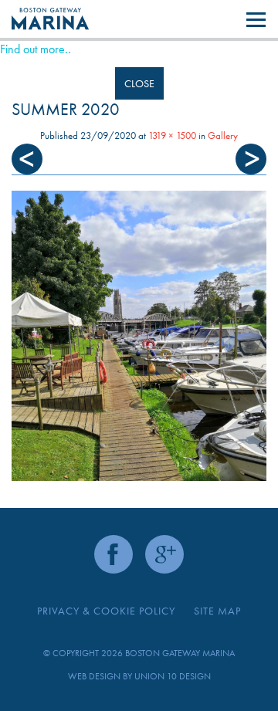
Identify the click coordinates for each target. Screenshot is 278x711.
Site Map (217, 611)
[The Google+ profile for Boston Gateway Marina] (164, 554)
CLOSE (139, 83)
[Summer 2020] (139, 335)
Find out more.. (35, 49)
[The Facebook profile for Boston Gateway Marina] (113, 554)
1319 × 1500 (172, 135)
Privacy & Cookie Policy (106, 611)
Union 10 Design (172, 676)
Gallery (223, 135)
